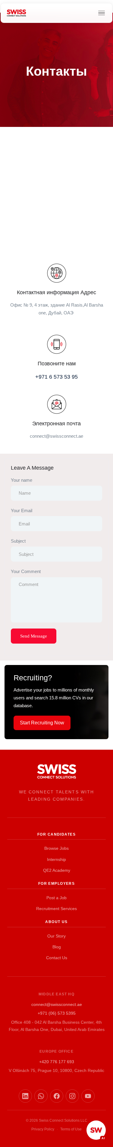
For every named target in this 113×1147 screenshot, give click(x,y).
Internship (56, 859)
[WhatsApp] (41, 1096)
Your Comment (26, 571)
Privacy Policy (42, 1129)
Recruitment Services (56, 908)
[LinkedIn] (25, 1096)
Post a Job (56, 897)
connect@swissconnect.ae (56, 1004)
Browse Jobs (56, 848)
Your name (21, 480)
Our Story (56, 936)
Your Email (21, 510)
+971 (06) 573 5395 (57, 1013)
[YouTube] (88, 1096)
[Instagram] (72, 1096)
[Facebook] (56, 1096)
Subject (18, 541)
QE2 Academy (56, 870)
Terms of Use (71, 1129)
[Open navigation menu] (101, 13)
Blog (56, 946)
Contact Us (56, 957)
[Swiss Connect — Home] (16, 13)
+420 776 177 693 (56, 1061)
